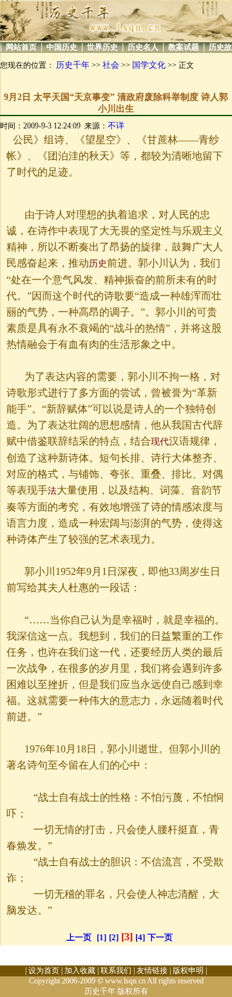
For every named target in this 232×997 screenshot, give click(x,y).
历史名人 (143, 47)
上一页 (79, 937)
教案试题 (183, 47)
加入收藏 (79, 970)
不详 (116, 125)
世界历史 (102, 47)
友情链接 (152, 970)
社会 (110, 65)
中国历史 (61, 47)
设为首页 (43, 970)
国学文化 (149, 65)
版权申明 (188, 970)
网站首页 (21, 47)
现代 (160, 442)
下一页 (160, 937)
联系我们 (116, 970)
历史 (98, 263)
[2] (114, 937)
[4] (140, 937)
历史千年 (73, 65)
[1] (101, 937)
